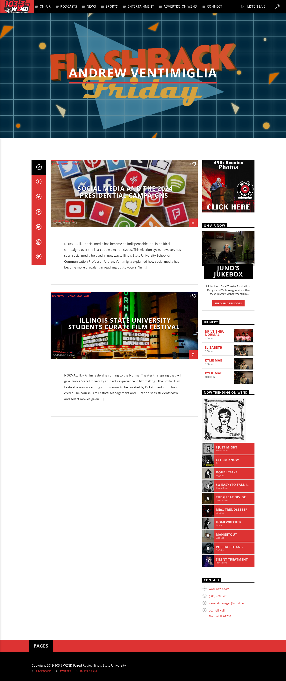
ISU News (58, 295)
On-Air (45, 6)
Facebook (43, 671)
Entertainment (140, 6)
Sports (112, 6)
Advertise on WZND (180, 6)
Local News (60, 164)
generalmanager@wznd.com (227, 603)
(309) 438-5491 (218, 596)
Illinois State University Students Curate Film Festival (124, 323)
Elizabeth (213, 347)
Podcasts (68, 6)
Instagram (88, 671)
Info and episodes (228, 303)
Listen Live (256, 6)
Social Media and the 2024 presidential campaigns (124, 191)
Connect (214, 6)
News (91, 6)
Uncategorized (78, 295)
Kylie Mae (213, 360)
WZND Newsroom (63, 352)
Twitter (66, 671)
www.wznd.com (219, 589)
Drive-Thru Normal (215, 333)
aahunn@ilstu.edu (64, 220)
